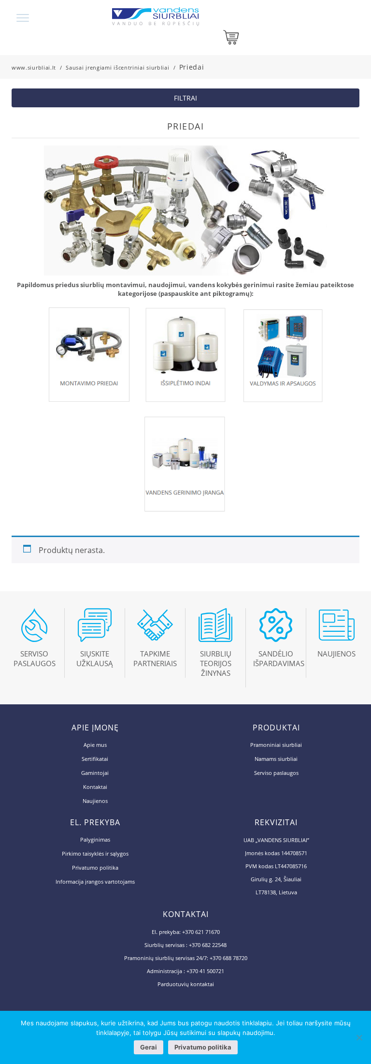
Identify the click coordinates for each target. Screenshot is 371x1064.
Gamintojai (95, 772)
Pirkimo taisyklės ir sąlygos (95, 853)
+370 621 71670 (201, 931)
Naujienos (95, 800)
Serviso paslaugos (276, 772)
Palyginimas (95, 839)
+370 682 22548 (208, 944)
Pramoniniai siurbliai (276, 744)
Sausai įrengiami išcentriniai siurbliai (117, 67)
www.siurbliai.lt (34, 67)
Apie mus (95, 744)
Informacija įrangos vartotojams (95, 881)
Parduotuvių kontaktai (185, 984)
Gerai (148, 1047)
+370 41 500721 (205, 971)
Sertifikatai (95, 758)
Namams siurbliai (276, 758)
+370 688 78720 (228, 958)
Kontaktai (95, 786)
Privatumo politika (95, 867)
